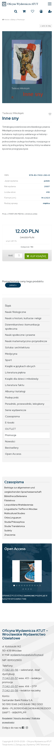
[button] (14, 585)
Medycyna (11, 353)
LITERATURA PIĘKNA (15, 214)
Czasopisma (12, 416)
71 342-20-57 (10, 678)
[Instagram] (27, 727)
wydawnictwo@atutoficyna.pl (26, 654)
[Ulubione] (32, 11)
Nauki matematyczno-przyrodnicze (26, 341)
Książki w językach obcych (20, 366)
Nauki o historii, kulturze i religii (23, 318)
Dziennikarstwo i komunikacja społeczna (22, 326)
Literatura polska (30, 214)
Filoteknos (9, 500)
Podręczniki (12, 397)
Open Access (13, 453)
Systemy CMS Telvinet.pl (38, 744)
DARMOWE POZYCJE (34, 595)
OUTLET (10, 428)
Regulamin (7, 718)
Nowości (10, 441)
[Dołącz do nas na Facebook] (23, 727)
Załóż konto (50, 11)
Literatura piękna (15, 372)
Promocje (21, 19)
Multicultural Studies (14, 513)
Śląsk (8, 305)
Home (6, 19)
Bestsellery (11, 447)
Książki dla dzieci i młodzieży (21, 378)
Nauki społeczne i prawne (20, 334)
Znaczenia (9, 534)
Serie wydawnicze (15, 410)
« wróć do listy (45, 26)
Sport (8, 360)
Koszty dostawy (22, 718)
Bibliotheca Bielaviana (15, 496)
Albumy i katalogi (15, 391)
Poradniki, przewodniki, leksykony (24, 403)
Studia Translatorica (14, 526)
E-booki (9, 422)
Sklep (13, 19)
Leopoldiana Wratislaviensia (18, 504)
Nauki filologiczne (15, 312)
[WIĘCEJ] (27, 571)
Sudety (8, 530)
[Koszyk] (24, 11)
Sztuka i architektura (17, 347)
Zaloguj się (41, 11)
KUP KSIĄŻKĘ (38, 256)
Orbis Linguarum (12, 517)
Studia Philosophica (14, 521)
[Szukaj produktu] (15, 11)
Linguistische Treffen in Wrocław (20, 509)
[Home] (27, 4)
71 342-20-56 (10, 669)
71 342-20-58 (10, 690)
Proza (4, 214)
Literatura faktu (14, 385)
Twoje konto (7, 744)
